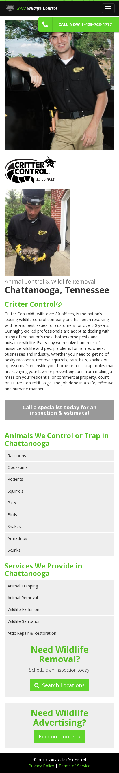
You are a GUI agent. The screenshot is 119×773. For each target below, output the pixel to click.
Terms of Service (74, 765)
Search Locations (62, 685)
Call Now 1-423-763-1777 (85, 24)
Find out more (59, 736)
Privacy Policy (42, 765)
